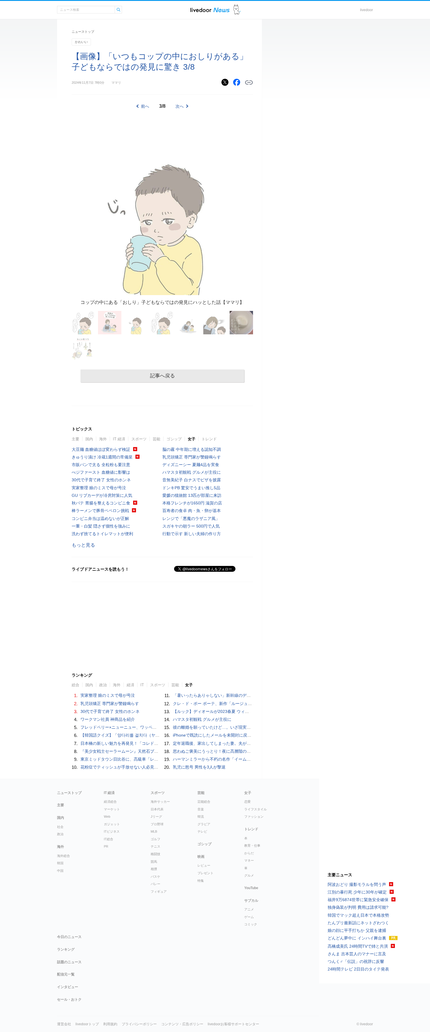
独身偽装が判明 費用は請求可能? (358, 907)
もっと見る (83, 544)
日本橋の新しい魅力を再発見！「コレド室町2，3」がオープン (138, 743)
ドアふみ (237, 10)
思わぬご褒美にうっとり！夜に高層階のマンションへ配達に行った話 (236, 751)
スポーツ (139, 439)
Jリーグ (156, 816)
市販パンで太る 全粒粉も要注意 (101, 464)
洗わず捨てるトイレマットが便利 (102, 533)
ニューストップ (83, 31)
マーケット (112, 809)
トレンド (209, 439)
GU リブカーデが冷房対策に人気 (102, 495)
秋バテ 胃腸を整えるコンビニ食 (101, 503)
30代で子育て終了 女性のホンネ (101, 480)
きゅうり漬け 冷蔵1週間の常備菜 (102, 457)
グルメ (249, 875)
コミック (250, 924)
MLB (154, 831)
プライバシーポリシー (139, 1024)
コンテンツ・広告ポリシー (182, 1024)
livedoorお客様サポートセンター (233, 1024)
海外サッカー (160, 801)
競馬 (154, 861)
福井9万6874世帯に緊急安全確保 (358, 899)
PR (106, 846)
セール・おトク (69, 999)
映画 (200, 857)
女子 (191, 439)
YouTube (251, 888)
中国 (60, 870)
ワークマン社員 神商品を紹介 (107, 719)
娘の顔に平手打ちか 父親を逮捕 (357, 930)
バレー (155, 884)
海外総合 (63, 856)
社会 (60, 827)
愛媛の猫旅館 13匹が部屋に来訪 (191, 495)
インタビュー (67, 987)
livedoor (366, 10)
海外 (103, 439)
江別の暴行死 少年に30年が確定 (357, 892)
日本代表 (157, 809)
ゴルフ (155, 839)
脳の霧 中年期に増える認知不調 (191, 449)
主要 (75, 439)
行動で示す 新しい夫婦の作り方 (191, 533)
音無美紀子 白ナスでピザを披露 (191, 480)
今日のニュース (69, 937)
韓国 (60, 863)
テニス (155, 846)
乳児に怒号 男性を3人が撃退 (199, 767)
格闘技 (155, 854)
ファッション (254, 816)
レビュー (203, 865)
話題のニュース (69, 962)
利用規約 (110, 1024)
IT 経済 (119, 439)
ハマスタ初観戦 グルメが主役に (191, 472)
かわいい (81, 42)
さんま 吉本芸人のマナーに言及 (357, 953)
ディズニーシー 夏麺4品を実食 (190, 464)
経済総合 (110, 801)
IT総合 (108, 839)
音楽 (200, 809)
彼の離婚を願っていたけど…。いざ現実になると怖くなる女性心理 (234, 727)
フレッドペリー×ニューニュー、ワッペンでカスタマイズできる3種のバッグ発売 (154, 727)
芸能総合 (203, 801)
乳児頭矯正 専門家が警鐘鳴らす (191, 457)
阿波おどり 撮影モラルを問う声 (357, 884)
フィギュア (159, 891)
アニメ (249, 909)
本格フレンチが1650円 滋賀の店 (192, 503)
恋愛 (247, 801)
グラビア (203, 824)
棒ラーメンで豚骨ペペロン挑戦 (100, 510)
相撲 (154, 869)
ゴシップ (174, 439)
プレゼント (205, 873)
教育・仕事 (252, 845)
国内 (89, 439)
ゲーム (249, 917)
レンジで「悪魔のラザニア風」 (191, 518)
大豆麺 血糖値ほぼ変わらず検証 (101, 449)
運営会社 (64, 1024)
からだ (249, 853)
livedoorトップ (87, 1024)
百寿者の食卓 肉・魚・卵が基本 (191, 510)
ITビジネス (112, 831)
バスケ (155, 876)
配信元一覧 (66, 974)
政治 (60, 834)
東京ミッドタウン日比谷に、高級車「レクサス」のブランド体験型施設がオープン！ (158, 759)
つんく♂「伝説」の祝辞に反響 (356, 961)
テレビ (202, 831)
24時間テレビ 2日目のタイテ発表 (358, 969)
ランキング (66, 949)
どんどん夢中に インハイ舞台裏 (357, 938)
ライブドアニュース (210, 10)
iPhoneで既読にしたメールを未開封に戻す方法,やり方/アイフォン (234, 735)
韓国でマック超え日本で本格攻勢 (358, 915)
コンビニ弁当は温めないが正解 (100, 518)
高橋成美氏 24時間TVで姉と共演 (358, 946)
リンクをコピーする (249, 82)
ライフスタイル (255, 809)
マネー (249, 860)
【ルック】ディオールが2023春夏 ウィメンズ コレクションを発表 (234, 711)
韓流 (200, 816)
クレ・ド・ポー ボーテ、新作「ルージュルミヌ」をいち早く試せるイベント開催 (247, 703)
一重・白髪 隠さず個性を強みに (101, 526)
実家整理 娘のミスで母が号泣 (99, 487)
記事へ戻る (162, 376)
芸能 (156, 439)
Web (107, 816)
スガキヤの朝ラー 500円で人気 (191, 526)
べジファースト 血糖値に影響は (101, 472)
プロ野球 (157, 824)
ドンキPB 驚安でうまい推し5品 (191, 487)
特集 (200, 880)
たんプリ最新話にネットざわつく (358, 922)
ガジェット (112, 824)
